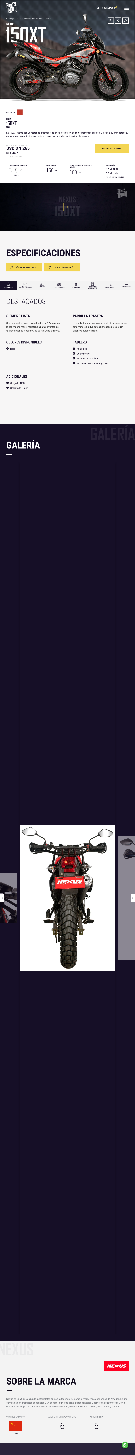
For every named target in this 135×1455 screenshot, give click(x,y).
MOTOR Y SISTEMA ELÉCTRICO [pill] (25, 287)
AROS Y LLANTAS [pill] (59, 287)
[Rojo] (20, 112)
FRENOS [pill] (42, 287)
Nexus (48, 18)
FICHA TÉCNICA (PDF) (64, 267)
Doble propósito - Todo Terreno (29, 18)
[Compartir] (118, 20)
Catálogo (10, 18)
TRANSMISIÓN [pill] (109, 287)
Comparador (109, 8)
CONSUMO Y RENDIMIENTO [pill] (92, 287)
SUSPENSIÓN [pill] (76, 287)
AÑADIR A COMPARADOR (26, 267)
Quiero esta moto (112, 148)
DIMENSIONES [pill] (126, 286)
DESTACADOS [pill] (8, 287)
